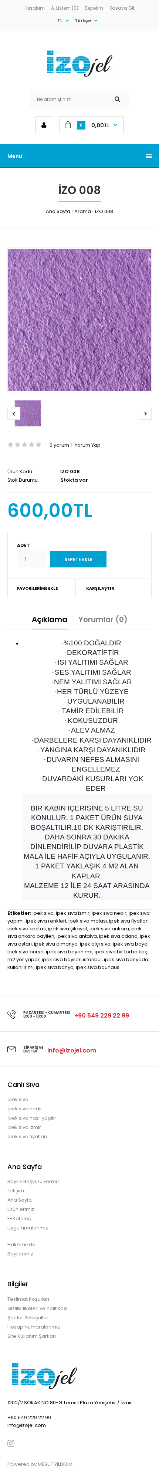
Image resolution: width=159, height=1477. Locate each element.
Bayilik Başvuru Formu (33, 1181)
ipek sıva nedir (109, 913)
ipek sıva (43, 913)
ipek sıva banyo (55, 967)
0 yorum (59, 445)
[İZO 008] (79, 320)
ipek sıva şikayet (67, 928)
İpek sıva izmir (24, 1127)
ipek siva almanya (56, 943)
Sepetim (94, 8)
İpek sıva (17, 1099)
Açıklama (49, 619)
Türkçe (83, 20)
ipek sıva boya (130, 943)
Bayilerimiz (20, 1253)
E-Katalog (19, 1218)
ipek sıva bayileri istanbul (72, 959)
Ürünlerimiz (20, 1209)
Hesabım (34, 8)
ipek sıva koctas (26, 928)
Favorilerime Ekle (37, 588)
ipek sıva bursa (25, 951)
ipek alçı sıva (95, 943)
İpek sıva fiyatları (27, 1136)
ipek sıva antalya (77, 936)
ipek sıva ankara (109, 928)
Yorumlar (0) (103, 619)
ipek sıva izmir (72, 913)
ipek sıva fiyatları (129, 920)
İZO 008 (104, 211)
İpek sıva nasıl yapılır (31, 1117)
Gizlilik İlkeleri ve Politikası (37, 1308)
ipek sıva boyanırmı (69, 951)
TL (59, 20)
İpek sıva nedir (24, 1108)
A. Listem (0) (64, 8)
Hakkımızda (21, 1244)
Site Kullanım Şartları (31, 1336)
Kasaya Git (122, 8)
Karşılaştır (100, 588)
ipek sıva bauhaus (97, 967)
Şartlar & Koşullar (27, 1317)
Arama (82, 211)
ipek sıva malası (87, 920)
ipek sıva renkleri (46, 920)
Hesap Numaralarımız (33, 1326)
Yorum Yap (88, 445)
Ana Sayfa (58, 211)
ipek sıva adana (118, 936)
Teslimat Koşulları (28, 1299)
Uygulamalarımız (27, 1227)
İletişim (15, 1190)
